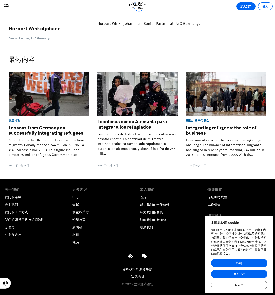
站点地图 (137, 276)
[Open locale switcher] (5, 283)
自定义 (239, 285)
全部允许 (239, 274)
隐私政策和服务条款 (137, 269)
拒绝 (239, 263)
